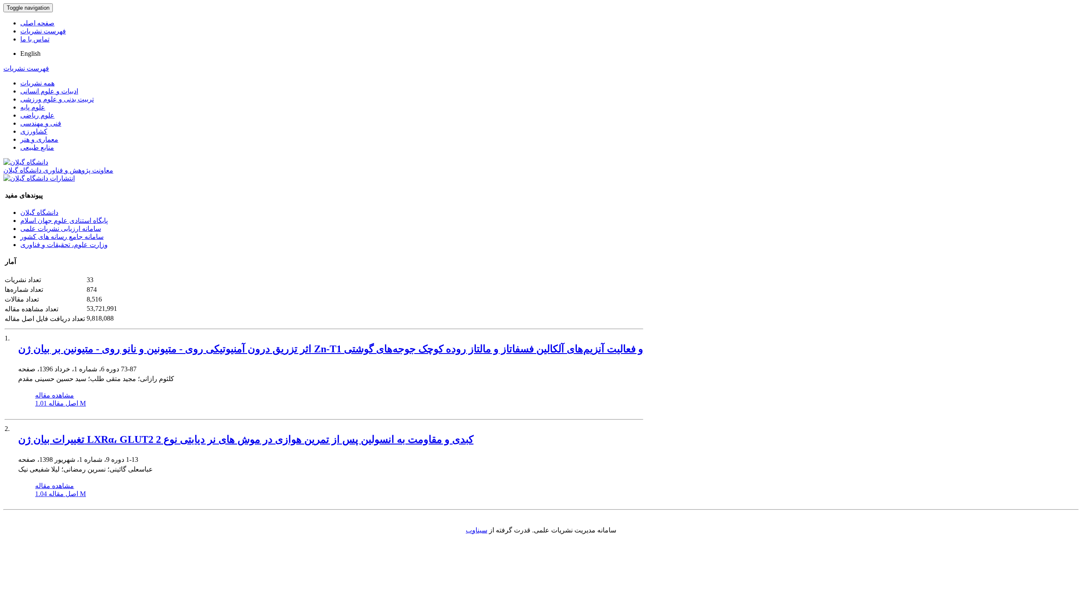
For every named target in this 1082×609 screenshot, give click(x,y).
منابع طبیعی (37, 147)
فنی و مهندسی (40, 123)
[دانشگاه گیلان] (25, 162)
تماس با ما (34, 39)
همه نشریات (37, 83)
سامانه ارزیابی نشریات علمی (60, 228)
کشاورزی (33, 131)
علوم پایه (32, 107)
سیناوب (476, 530)
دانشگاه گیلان (39, 212)
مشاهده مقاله (54, 395)
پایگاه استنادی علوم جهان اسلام (64, 220)
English (30, 53)
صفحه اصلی (37, 23)
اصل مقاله (60, 403)
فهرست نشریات (43, 31)
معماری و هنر (39, 139)
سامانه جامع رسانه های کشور (62, 236)
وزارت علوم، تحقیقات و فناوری (64, 244)
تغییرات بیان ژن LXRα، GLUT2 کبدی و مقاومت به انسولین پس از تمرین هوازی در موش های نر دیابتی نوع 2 (245, 439)
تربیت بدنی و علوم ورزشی (57, 99)
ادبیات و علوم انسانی (49, 91)
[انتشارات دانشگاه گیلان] (39, 178)
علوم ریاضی (37, 115)
